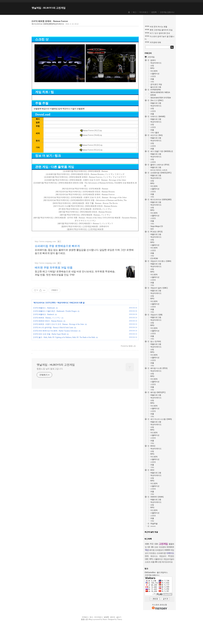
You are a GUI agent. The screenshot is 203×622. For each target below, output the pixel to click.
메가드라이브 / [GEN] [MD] (44, 303)
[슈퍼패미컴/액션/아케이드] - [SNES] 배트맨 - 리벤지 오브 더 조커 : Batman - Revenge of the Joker (85, 180)
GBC (147, 559)
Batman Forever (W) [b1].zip (92, 145)
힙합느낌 (84, 619)
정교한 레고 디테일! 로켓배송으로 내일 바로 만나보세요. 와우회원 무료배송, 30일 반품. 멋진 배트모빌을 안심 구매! (75, 273)
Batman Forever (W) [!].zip (92, 130)
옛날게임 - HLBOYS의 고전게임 (49, 8)
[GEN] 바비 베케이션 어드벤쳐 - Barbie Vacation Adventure (55, 331)
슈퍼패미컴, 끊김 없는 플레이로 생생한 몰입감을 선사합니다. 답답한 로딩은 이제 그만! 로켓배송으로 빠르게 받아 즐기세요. (84, 251)
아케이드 (170, 553)
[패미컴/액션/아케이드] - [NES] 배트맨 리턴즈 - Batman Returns (85, 212)
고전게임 (163, 544)
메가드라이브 (167, 562)
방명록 (154, 12)
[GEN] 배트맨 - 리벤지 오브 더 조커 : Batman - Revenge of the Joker (58, 324)
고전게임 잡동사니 (167, 12)
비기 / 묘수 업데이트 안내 (160, 33)
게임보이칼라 (168, 559)
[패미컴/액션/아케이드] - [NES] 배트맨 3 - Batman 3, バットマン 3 (85, 223)
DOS (147, 556)
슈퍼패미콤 (161, 553)
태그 (134, 12)
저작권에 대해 (155, 42)
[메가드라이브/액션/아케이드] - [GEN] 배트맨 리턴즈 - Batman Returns (85, 191)
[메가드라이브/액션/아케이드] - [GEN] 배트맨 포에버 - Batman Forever (85, 194)
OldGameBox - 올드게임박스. (156, 572)
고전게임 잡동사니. (152, 575)
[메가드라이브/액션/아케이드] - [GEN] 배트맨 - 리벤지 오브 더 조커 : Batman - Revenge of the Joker (85, 197)
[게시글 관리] (44, 290)
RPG (151, 559)
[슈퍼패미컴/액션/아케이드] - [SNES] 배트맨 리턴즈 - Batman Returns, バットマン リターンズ (85, 174)
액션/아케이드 (63, 303)
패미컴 (152, 550)
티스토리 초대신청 (159, 605)
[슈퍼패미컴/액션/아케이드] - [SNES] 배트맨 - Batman (85, 171)
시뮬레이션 (158, 559)
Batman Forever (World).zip (92, 135)
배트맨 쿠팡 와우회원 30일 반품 (54, 267)
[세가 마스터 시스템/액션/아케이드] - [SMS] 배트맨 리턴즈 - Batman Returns (85, 206)
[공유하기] (40, 290)
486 (156, 562)
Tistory (119, 619)
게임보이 (162, 556)
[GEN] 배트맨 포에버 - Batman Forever (50, 21)
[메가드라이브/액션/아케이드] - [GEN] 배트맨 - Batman (85, 188)
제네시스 (154, 556)
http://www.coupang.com (45, 241)
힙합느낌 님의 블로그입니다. (50, 369)
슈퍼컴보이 (159, 550)
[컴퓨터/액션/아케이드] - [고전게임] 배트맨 (85, 229)
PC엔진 (171, 556)
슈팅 (159, 562)
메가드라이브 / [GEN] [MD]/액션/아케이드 (48, 24)
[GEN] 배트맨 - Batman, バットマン (47, 318)
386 (152, 547)
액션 (147, 550)
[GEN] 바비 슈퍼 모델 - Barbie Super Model (49, 334)
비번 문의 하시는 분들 (158, 27)
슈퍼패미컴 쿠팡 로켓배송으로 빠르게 (57, 245)
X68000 (167, 550)
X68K (147, 544)
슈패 (156, 547)
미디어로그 (143, 12)
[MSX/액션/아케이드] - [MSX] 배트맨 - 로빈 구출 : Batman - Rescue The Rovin (85, 203)
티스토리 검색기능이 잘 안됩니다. (159, 37)
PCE (152, 544)
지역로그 (85, 617)
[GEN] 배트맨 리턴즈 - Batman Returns (48, 321)
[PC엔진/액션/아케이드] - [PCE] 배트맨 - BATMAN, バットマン (85, 209)
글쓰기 (118, 617)
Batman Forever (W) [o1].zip (92, 150)
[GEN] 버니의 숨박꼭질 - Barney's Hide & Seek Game (53, 327)
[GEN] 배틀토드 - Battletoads (44, 308)
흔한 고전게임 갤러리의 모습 (161, 30)
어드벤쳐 (162, 547)
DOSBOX (170, 547)
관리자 (112, 617)
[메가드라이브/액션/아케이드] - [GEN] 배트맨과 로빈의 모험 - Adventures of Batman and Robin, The (85, 200)
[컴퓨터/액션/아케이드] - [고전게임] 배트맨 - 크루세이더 (85, 226)
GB (148, 547)
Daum (105, 619)
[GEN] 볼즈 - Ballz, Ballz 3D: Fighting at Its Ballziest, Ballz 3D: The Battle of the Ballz (64, 337)
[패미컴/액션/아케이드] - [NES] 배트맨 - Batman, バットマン (85, 215)
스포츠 (147, 562)
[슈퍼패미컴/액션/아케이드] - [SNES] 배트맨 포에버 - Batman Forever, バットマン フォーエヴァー (85, 177)
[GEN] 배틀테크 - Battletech (43, 314)
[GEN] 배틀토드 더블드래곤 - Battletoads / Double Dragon (55, 311)
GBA (156, 544)
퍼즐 (152, 562)
